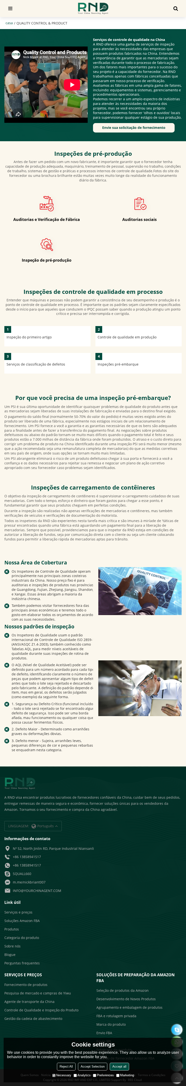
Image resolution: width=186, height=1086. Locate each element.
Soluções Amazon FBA (22, 920)
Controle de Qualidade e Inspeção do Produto (41, 1010)
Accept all (119, 1066)
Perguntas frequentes (22, 963)
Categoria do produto (21, 937)
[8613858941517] (176, 1029)
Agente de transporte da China (29, 1001)
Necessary (63, 1075)
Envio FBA (104, 1033)
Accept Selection (93, 1066)
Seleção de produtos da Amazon (122, 990)
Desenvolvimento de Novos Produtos (126, 999)
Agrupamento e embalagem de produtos (129, 1007)
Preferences (105, 1075)
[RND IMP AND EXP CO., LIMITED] (93, 8)
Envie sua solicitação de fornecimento (133, 127)
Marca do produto (111, 1024)
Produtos (11, 929)
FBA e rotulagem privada (116, 1016)
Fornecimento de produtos (25, 984)
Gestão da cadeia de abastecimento (33, 1018)
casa (9, 23)
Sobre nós (12, 946)
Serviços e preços (18, 912)
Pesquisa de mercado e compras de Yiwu (37, 993)
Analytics (84, 1075)
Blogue (10, 954)
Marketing (127, 1075)
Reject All (66, 1066)
